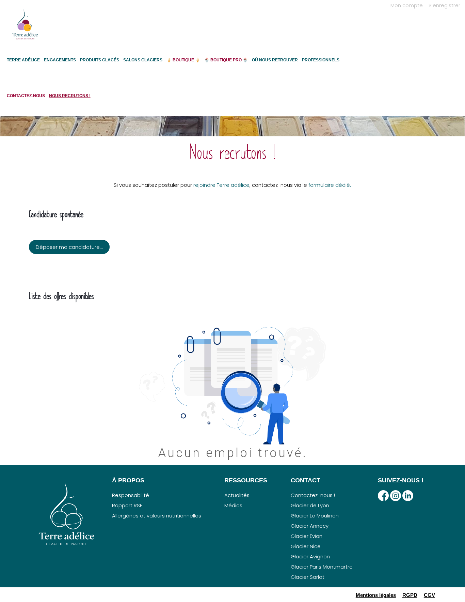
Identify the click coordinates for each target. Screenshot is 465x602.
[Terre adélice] (25, 28)
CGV (429, 595)
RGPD (409, 595)
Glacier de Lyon (310, 505)
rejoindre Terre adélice (221, 185)
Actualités (237, 495)
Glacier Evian (306, 536)
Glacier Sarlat (307, 577)
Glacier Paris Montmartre (322, 566)
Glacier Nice (306, 546)
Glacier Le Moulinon (315, 515)
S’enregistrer (444, 5)
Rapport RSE (127, 505)
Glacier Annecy (309, 525)
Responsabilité (130, 495)
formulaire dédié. (329, 185)
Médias (233, 505)
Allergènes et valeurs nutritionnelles (156, 515)
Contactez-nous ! (313, 495)
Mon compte (406, 5)
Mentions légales (376, 595)
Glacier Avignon (310, 556)
